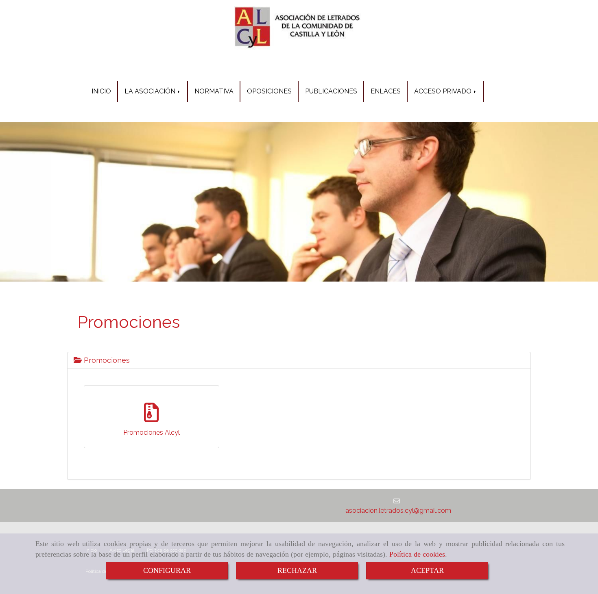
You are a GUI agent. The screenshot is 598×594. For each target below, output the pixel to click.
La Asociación (150, 91)
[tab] (299, 360)
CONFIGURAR (167, 570)
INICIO (101, 91)
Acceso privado (443, 91)
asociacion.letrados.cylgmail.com (398, 510)
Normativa (214, 91)
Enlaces (386, 91)
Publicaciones (331, 91)
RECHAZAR (297, 570)
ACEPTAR (427, 570)
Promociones (106, 360)
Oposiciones (269, 91)
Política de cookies (417, 554)
